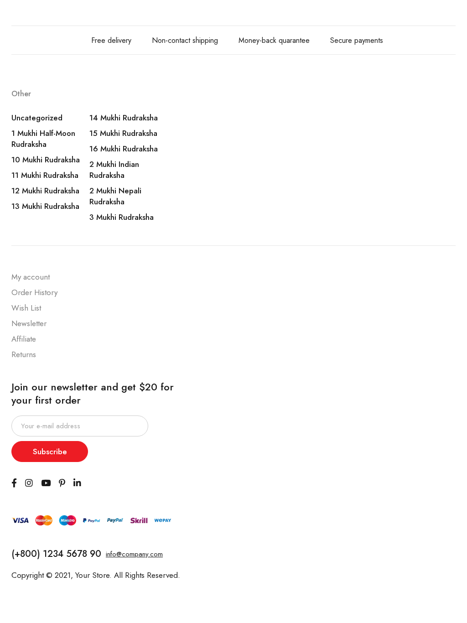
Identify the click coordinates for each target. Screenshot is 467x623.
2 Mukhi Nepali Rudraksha (115, 196)
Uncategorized (36, 117)
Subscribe (50, 451)
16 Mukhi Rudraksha (123, 148)
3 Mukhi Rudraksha (121, 217)
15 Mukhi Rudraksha (123, 133)
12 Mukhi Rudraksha (45, 190)
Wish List (26, 307)
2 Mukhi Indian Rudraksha (114, 170)
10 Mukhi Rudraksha (45, 159)
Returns (23, 354)
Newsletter (29, 323)
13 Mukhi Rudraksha (45, 206)
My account (30, 276)
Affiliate (23, 338)
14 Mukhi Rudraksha (123, 117)
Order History (34, 292)
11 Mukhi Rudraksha (44, 175)
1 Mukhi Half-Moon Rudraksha (43, 139)
